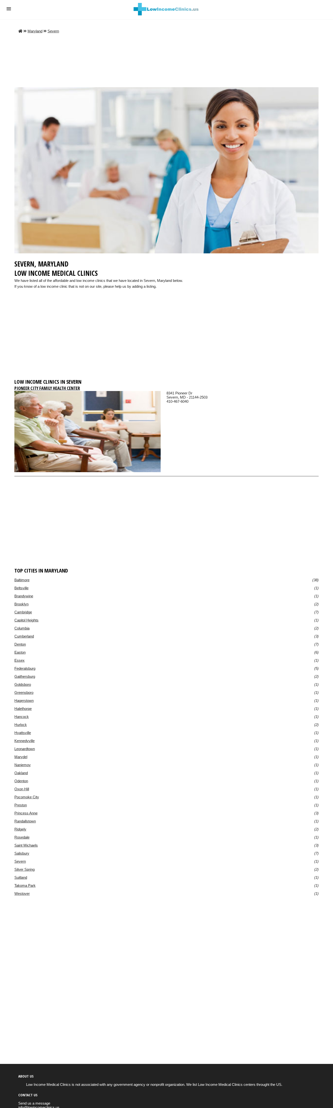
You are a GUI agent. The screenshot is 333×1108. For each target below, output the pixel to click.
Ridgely (20, 829)
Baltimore (21, 580)
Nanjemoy (22, 765)
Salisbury (21, 853)
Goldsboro (22, 684)
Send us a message (34, 1103)
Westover (22, 893)
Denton (20, 644)
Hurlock (20, 725)
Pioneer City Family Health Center (47, 388)
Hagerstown (24, 700)
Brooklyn (21, 604)
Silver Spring (24, 869)
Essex (19, 660)
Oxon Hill (21, 789)
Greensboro (23, 692)
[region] (166, 338)
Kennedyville (24, 741)
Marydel (20, 757)
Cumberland (24, 636)
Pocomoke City (26, 797)
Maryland (35, 31)
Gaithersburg (24, 676)
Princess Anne (26, 813)
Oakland (21, 773)
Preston (20, 805)
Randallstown (25, 821)
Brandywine (23, 596)
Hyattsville (22, 733)
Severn (53, 31)
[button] (9, 9)
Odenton (21, 781)
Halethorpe (23, 709)
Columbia (21, 628)
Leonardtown (24, 749)
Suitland (20, 877)
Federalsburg (24, 668)
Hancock (21, 717)
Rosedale (21, 837)
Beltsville (21, 588)
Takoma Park (25, 885)
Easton (20, 652)
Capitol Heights (26, 620)
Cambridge (23, 612)
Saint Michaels (26, 845)
